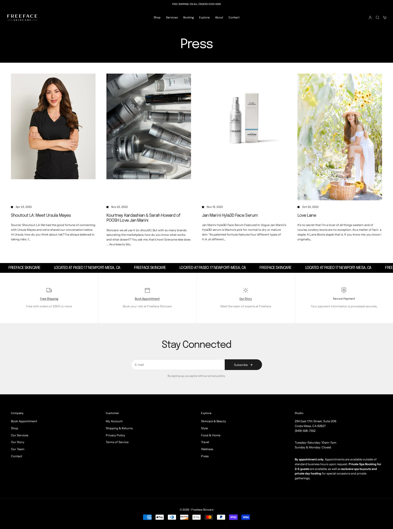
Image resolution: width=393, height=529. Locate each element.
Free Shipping (49, 299)
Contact (234, 17)
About (219, 17)
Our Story (245, 299)
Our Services (19, 435)
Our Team (17, 449)
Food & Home (210, 435)
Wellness (207, 449)
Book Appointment (147, 299)
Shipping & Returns (119, 428)
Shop (157, 17)
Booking (188, 17)
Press (205, 456)
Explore (204, 17)
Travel (205, 442)
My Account (114, 421)
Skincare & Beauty (213, 421)
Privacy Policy (115, 435)
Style (204, 428)
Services (172, 17)
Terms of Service (117, 442)
